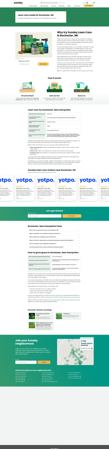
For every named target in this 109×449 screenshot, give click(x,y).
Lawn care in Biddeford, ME (47, 374)
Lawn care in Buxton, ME (47, 379)
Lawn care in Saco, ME (46, 376)
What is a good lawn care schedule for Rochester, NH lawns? (44, 233)
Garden (69, 5)
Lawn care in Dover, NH (20, 374)
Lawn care (53, 5)
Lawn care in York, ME (20, 381)
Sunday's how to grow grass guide (71, 297)
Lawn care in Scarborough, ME (74, 378)
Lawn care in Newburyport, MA (74, 376)
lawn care (36, 161)
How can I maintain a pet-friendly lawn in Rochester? (42, 243)
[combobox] (28, 64)
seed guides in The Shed (52, 297)
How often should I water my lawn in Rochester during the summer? (46, 247)
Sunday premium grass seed (52, 299)
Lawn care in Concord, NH (47, 378)
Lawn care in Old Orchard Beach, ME (49, 381)
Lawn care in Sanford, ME (20, 376)
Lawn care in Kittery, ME (20, 379)
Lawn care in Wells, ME (20, 378)
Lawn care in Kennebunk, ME (48, 372)
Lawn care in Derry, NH (73, 374)
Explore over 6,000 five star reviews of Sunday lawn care (42, 172)
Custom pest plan (44, 5)
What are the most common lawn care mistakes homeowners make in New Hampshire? (51, 240)
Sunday (87, 40)
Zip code (17, 359)
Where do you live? (24, 61)
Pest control (61, 5)
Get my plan (88, 5)
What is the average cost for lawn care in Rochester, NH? (44, 230)
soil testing (55, 162)
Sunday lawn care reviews (63, 62)
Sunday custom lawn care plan (72, 299)
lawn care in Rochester (48, 144)
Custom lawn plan (33, 5)
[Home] (18, 3)
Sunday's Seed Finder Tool (57, 295)
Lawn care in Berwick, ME (20, 372)
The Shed (37, 164)
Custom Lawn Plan (85, 70)
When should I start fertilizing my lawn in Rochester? (42, 237)
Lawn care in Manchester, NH (74, 372)
